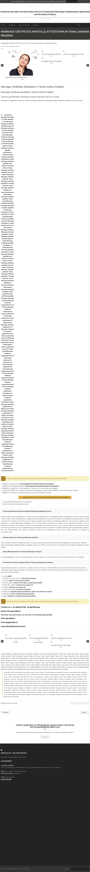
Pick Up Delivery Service (51, 54)
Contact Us (45, 737)
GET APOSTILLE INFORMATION (16, 77)
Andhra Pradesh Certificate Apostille (10, 46)
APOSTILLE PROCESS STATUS (73, 54)
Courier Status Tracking (51, 61)
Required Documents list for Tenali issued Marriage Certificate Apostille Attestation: (46, 497)
